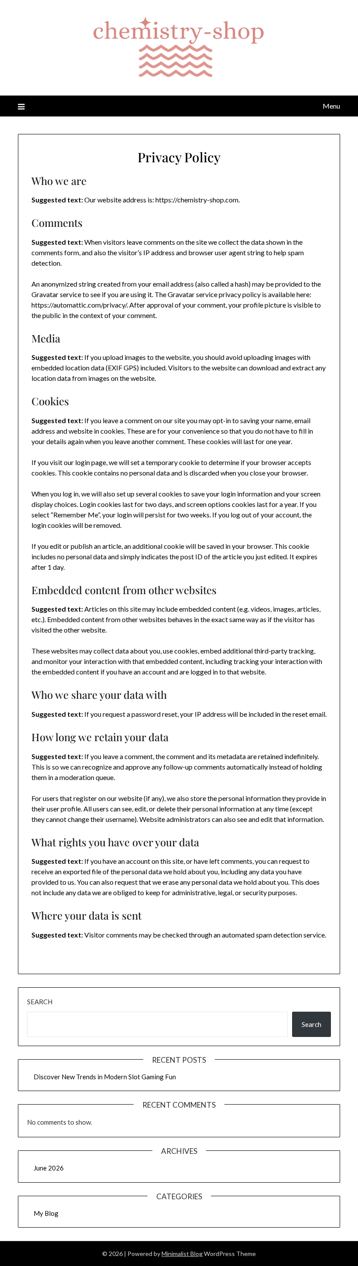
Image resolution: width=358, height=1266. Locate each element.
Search (39, 1002)
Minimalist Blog (182, 1253)
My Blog (46, 1213)
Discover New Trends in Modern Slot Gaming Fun (105, 1077)
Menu (331, 106)
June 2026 (49, 1168)
